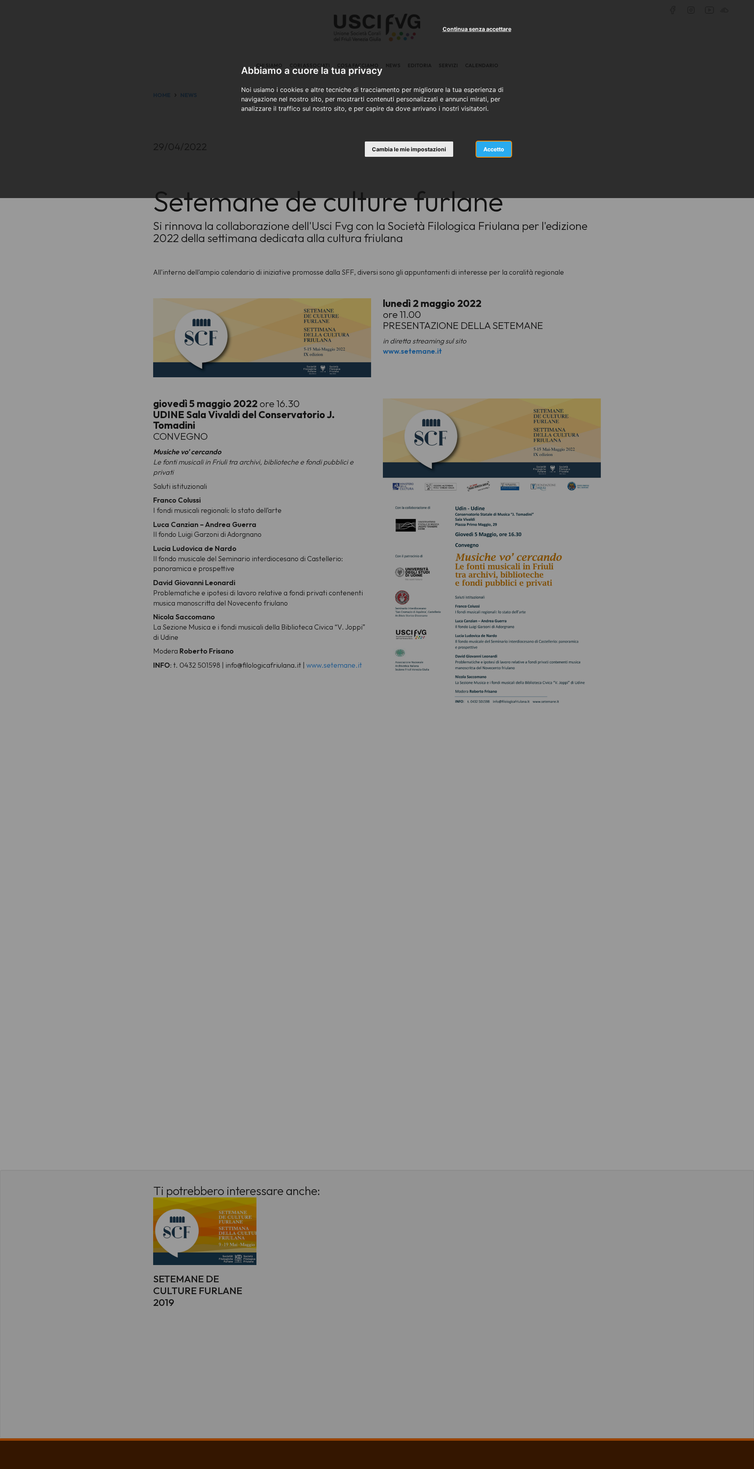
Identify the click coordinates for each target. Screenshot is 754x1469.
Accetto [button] (493, 149)
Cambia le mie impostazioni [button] (409, 149)
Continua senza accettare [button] (477, 29)
